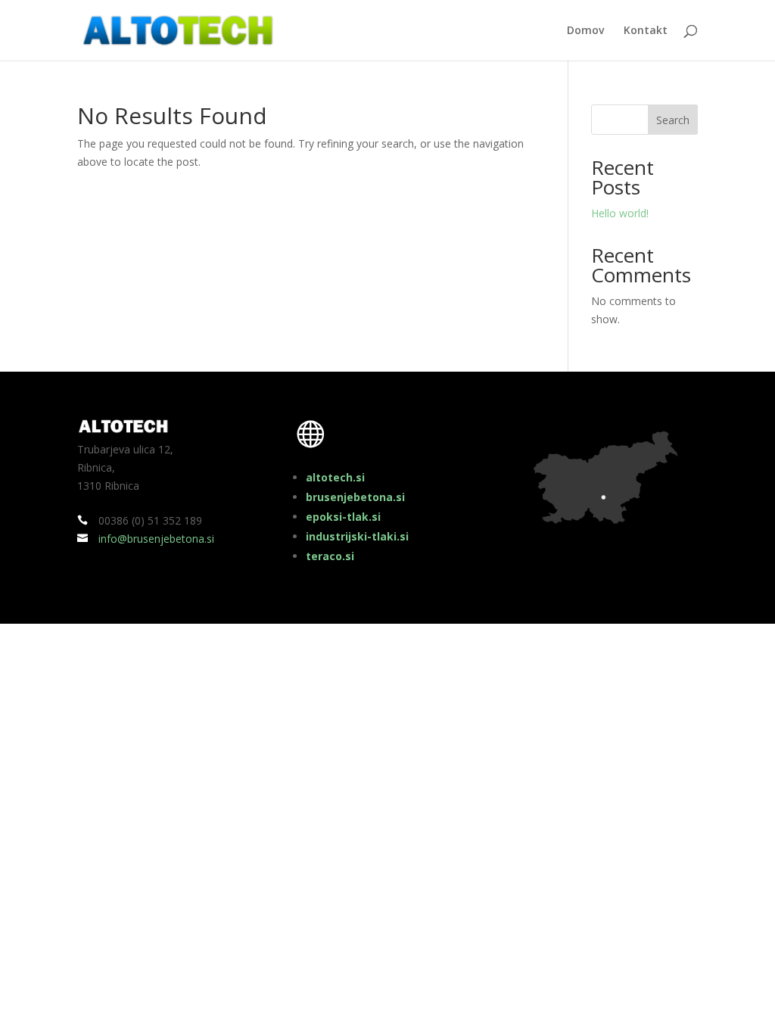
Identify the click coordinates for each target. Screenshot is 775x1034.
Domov (585, 31)
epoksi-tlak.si (343, 516)
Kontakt (646, 31)
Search (672, 120)
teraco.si (330, 556)
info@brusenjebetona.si (156, 538)
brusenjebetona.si (355, 497)
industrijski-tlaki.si (357, 536)
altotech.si (335, 477)
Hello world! (620, 213)
